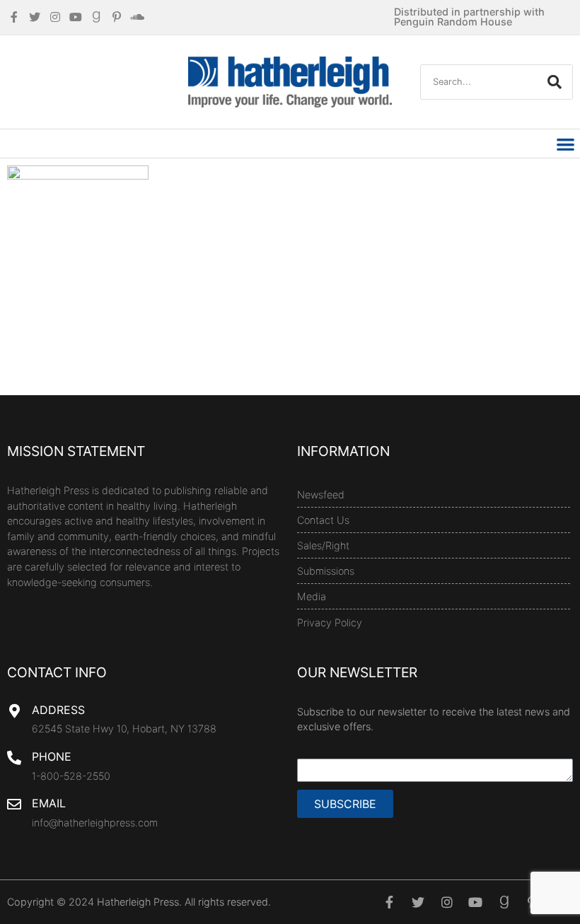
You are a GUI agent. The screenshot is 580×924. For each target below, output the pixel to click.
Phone (51, 756)
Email (49, 803)
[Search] (554, 82)
